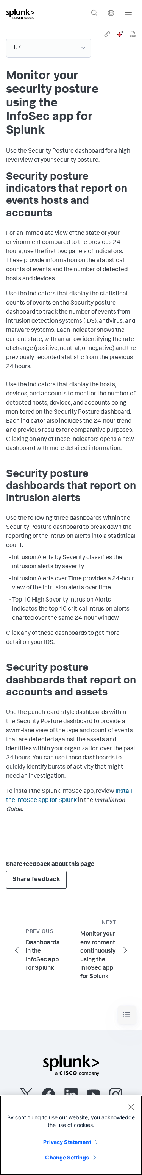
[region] (71, 1135)
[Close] (130, 1107)
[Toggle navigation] (127, 1015)
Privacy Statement (67, 1142)
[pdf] (133, 34)
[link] (107, 34)
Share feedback (36, 880)
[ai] (120, 34)
